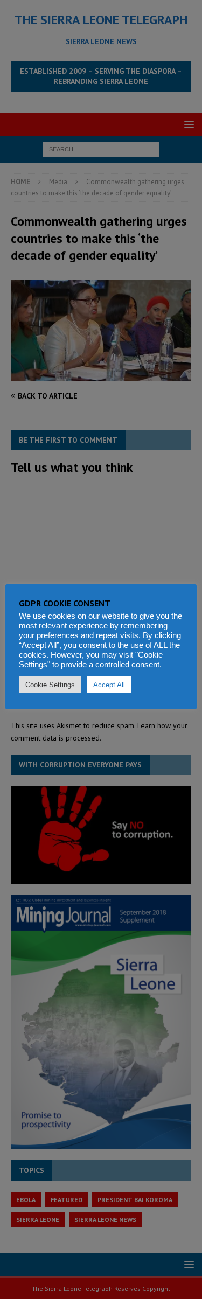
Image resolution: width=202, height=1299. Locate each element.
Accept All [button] (109, 685)
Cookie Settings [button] (50, 685)
